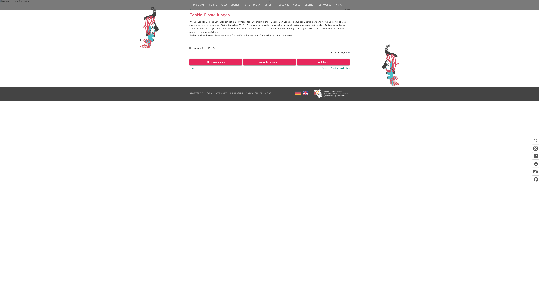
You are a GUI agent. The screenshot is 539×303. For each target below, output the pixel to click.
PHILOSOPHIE (282, 5)
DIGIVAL (257, 5)
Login (208, 93)
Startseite (196, 93)
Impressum (236, 93)
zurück (192, 68)
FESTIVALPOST (325, 5)
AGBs (268, 93)
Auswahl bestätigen (269, 62)
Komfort (212, 48)
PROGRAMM (199, 5)
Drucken (334, 68)
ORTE (247, 5)
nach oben (345, 68)
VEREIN (268, 5)
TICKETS (213, 5)
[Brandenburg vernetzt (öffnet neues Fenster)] (331, 97)
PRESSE (296, 5)
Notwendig (198, 48)
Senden (325, 68)
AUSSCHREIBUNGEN (231, 5)
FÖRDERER (308, 5)
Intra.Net (221, 93)
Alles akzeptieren (215, 62)
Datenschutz (254, 93)
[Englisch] (305, 94)
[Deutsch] (298, 94)
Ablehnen (323, 62)
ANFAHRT (341, 5)
